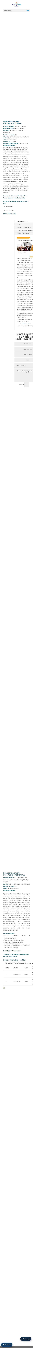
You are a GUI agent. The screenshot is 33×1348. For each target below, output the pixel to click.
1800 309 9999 (22, 557)
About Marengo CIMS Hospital (15, 391)
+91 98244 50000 (19, 574)
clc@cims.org (12, 213)
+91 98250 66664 (16, 570)
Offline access (26, 1339)
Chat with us (7, 1345)
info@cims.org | (15, 576)
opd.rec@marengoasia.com (14, 578)
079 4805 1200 (15, 563)
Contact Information (23, 233)
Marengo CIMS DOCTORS (14, 60)
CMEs (19, 224)
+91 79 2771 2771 (11, 565)
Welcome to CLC (22, 221)
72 (19, 565)
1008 (23, 563)
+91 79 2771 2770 (14, 568)
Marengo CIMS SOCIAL (14, 74)
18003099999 (13, 108)
